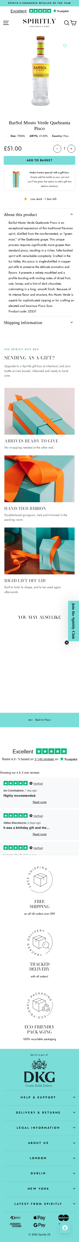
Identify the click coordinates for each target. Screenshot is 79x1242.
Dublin (38, 1173)
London (38, 1158)
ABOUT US (38, 1143)
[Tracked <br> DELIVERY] (39, 942)
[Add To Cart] (24, 647)
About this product (20, 214)
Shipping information (23, 322)
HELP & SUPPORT (38, 1097)
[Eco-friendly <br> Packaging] (39, 1005)
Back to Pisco (42, 720)
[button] (73, 621)
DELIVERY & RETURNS (38, 1112)
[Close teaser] (67, 642)
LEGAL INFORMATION (38, 1128)
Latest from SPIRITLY (38, 1204)
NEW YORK (38, 1189)
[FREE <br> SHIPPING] (39, 879)
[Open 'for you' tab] (65, 1228)
